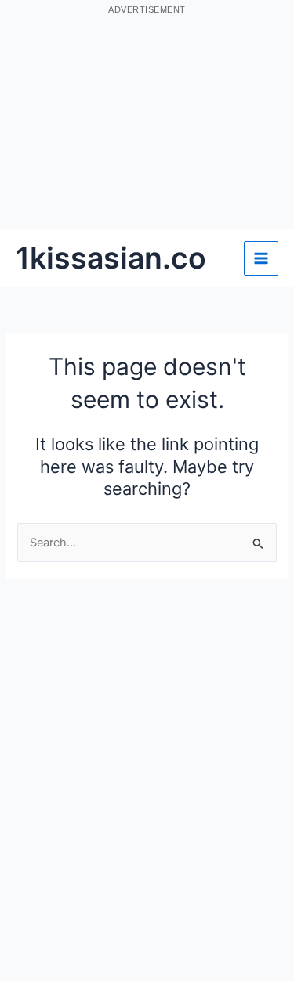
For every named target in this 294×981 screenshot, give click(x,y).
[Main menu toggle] (261, 258)
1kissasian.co (111, 258)
